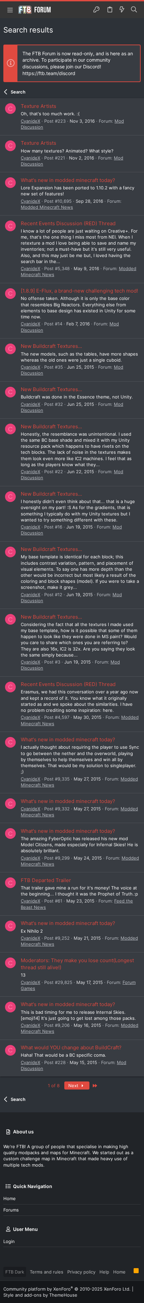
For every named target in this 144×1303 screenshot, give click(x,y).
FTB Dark (14, 1272)
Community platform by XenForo (67, 1289)
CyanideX (30, 121)
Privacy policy (81, 1272)
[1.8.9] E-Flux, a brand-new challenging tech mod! (79, 291)
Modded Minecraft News (47, 207)
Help (104, 1272)
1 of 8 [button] (54, 1085)
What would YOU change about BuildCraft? (71, 1047)
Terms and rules (46, 1272)
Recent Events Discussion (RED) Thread (68, 223)
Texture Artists (38, 106)
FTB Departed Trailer (46, 880)
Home (9, 1198)
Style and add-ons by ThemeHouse (40, 1295)
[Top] (130, 1271)
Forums (11, 1210)
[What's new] (122, 9)
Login (9, 1241)
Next (74, 1085)
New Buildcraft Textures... (51, 346)
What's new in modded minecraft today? (68, 180)
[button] (10, 10)
